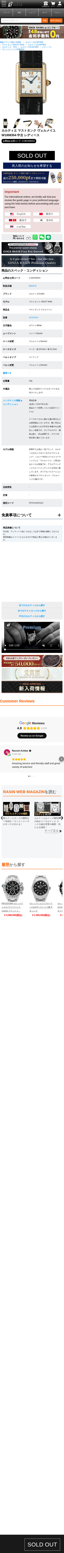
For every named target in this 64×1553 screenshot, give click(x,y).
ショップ (32, 13)
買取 (19, 13)
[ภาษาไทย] (18, 226)
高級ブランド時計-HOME (10, 42)
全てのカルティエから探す (32, 605)
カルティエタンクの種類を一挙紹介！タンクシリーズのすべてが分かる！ (16, 821)
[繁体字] (18, 220)
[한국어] (46, 220)
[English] (18, 214)
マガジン (57, 13)
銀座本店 (33, 286)
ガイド (44, 13)
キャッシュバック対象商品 (13, 49)
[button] (2, 758)
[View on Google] (7, 752)
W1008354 (33, 317)
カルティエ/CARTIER (34, 42)
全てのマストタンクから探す (32, 610)
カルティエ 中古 (9, 47)
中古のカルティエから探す (32, 616)
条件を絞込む (56, 20)
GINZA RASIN (11, 4)
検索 (45, 20)
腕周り (6, 373)
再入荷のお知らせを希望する (32, 165)
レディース (46, 47)
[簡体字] (46, 214)
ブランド (6, 13)
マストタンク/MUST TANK (13, 45)
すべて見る (52, 830)
